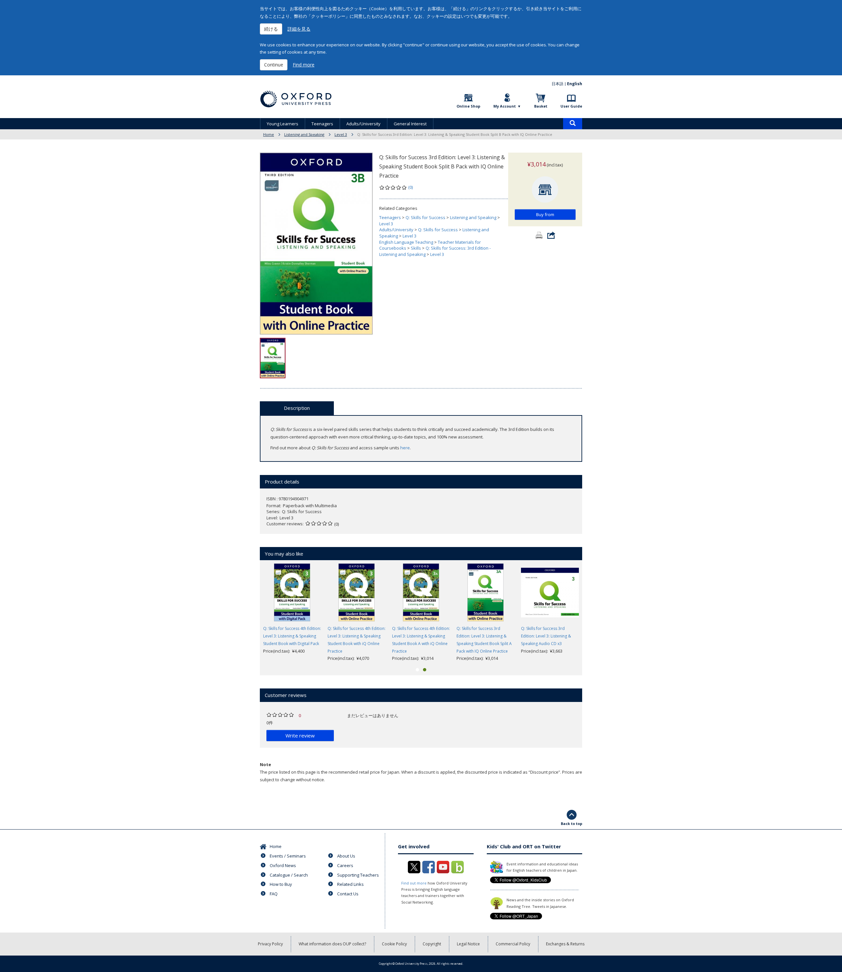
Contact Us (348, 894)
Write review (300, 735)
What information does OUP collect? (332, 944)
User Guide (571, 106)
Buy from (545, 214)
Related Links (350, 884)
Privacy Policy (270, 944)
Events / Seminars (288, 856)
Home (268, 134)
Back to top (571, 823)
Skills (416, 248)
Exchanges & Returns (565, 944)
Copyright (432, 944)
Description (297, 408)
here (405, 448)
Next (592, 612)
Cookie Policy (394, 944)
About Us (346, 856)
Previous (250, 612)
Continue (273, 65)
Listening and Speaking (304, 134)
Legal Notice (468, 944)
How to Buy (281, 884)
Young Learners (282, 124)
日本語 (557, 84)
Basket (540, 106)
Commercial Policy (513, 944)
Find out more (414, 883)
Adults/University (363, 124)
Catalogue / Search (289, 875)
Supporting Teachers (358, 875)
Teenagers (322, 124)
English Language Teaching (406, 242)
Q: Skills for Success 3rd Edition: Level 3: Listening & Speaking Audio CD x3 (546, 636)
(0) (410, 187)
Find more (303, 65)
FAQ (274, 894)
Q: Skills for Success (425, 217)
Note (265, 764)
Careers (345, 865)
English (574, 84)
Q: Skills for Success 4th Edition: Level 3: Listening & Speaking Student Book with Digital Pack (292, 636)
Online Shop (468, 106)
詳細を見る (298, 29)
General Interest (410, 124)
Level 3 (340, 134)
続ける (271, 29)
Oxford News (283, 865)
